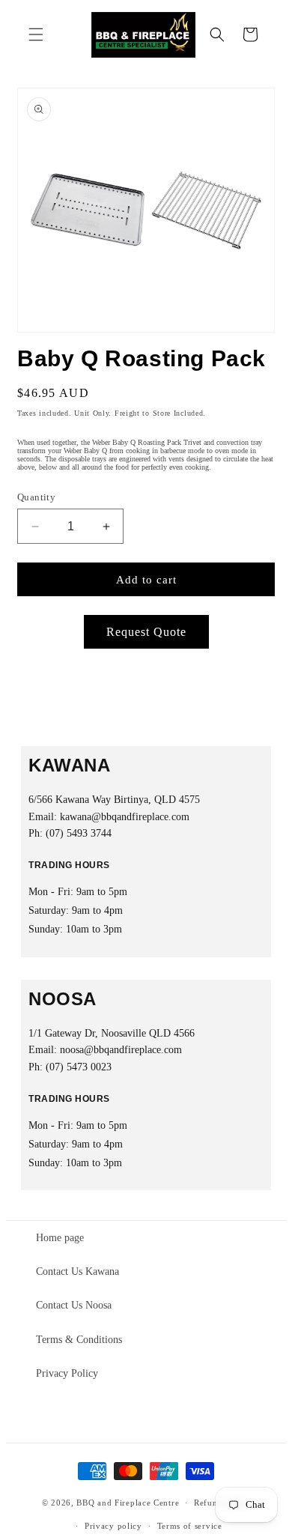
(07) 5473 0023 (79, 1067)
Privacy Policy (67, 1373)
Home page (60, 1237)
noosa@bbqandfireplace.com (121, 1049)
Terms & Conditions (79, 1339)
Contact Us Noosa (74, 1305)
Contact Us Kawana (77, 1271)
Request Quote (146, 631)
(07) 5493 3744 (79, 833)
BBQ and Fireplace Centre (127, 1502)
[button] (35, 34)
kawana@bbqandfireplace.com (124, 816)
